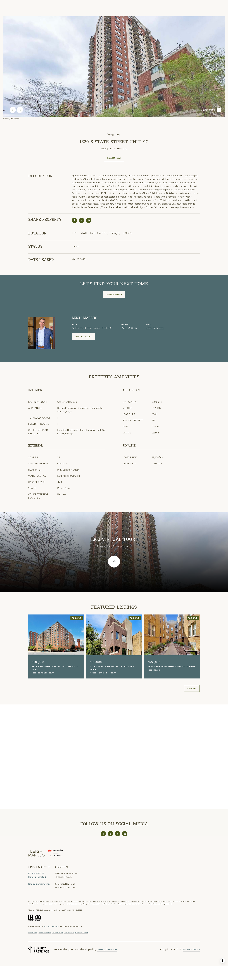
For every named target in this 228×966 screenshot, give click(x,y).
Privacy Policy (57, 933)
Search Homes (114, 294)
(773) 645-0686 (129, 328)
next (20, 110)
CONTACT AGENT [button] (83, 337)
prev (13, 110)
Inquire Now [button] (114, 158)
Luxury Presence (107, 949)
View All (192, 688)
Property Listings (81, 933)
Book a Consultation (39, 884)
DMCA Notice (69, 933)
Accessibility (32, 933)
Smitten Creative (50, 926)
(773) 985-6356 (36, 873)
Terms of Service (45, 933)
